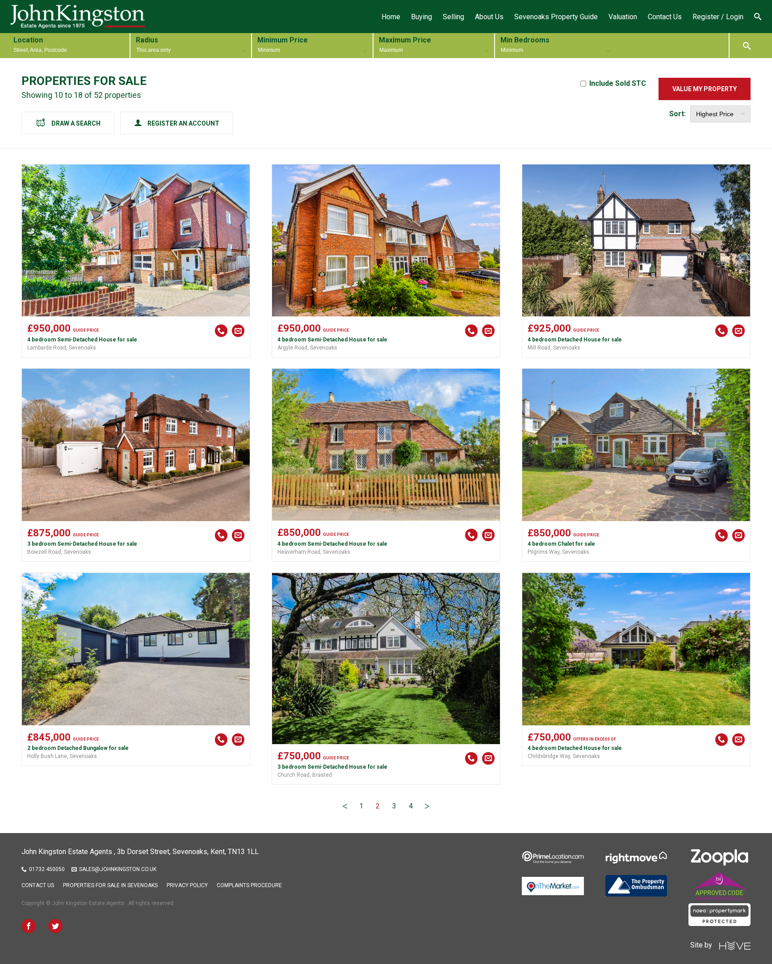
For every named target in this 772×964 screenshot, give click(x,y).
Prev (345, 806)
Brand (78, 16)
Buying (421, 17)
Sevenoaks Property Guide (556, 17)
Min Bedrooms (525, 40)
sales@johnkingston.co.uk (117, 869)
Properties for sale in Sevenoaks (110, 885)
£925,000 (563, 328)
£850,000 (313, 532)
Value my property (704, 89)
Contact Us (665, 17)
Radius (147, 40)
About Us (489, 17)
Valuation (622, 17)
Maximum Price (405, 40)
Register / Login (717, 17)
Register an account (183, 123)
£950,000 (63, 328)
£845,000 (63, 737)
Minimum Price (282, 40)
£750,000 (313, 756)
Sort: (677, 113)
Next (427, 806)
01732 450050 (47, 869)
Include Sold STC (617, 83)
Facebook (28, 926)
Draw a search (76, 123)
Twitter (55, 926)
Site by (704, 945)
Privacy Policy (187, 885)
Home (391, 17)
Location (28, 40)
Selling (453, 17)
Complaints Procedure (249, 885)
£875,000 (63, 533)
